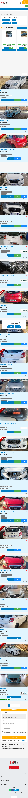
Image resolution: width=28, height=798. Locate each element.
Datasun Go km (4, 120)
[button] (26, 90)
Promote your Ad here (22, 27)
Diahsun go (3, 90)
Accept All (18, 326)
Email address (4, 720)
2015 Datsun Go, (4, 305)
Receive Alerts (14, 737)
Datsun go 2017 (4, 658)
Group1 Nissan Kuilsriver (6, 699)
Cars (10, 13)
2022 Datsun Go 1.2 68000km (7, 246)
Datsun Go (3, 217)
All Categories (5, 13)
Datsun (14, 13)
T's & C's (23, 740)
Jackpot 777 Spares (9, 44)
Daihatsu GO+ (3, 187)
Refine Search (14, 9)
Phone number (4, 726)
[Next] (19, 705)
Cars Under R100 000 (6, 22)
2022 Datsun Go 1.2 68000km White (8, 275)
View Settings (11, 326)
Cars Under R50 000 (6, 20)
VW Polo (14, 22)
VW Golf (13, 20)
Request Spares (14, 709)
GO (17, 13)
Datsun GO (3, 688)
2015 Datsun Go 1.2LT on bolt (7, 149)
